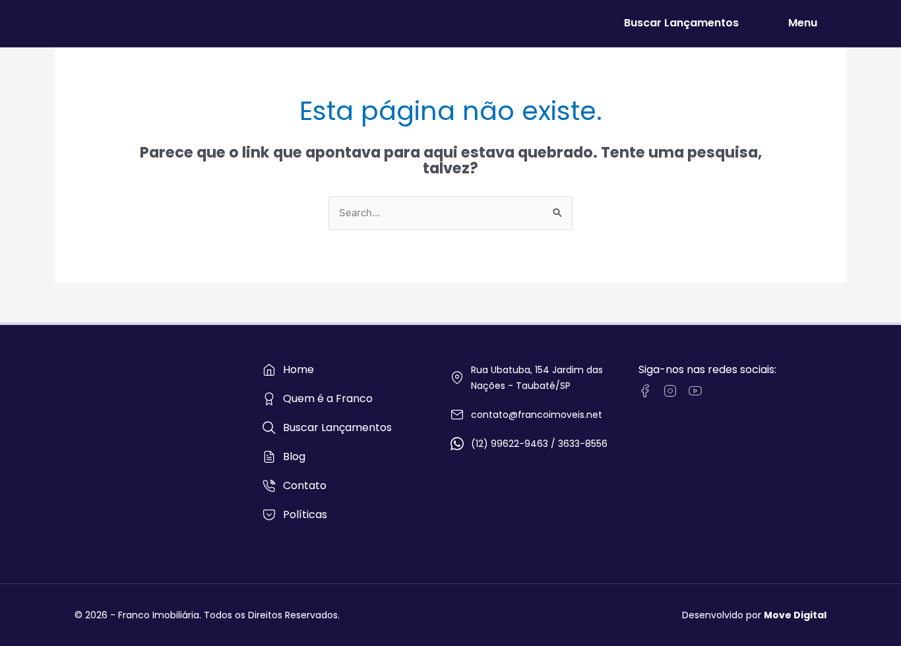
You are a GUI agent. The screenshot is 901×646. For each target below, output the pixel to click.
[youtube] (695, 390)
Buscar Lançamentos (681, 22)
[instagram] (670, 390)
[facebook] (645, 390)
